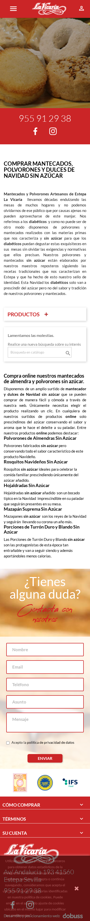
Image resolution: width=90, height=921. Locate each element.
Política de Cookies (49, 915)
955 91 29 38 (45, 118)
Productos (24, 314)
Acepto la (42, 742)
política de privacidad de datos (50, 742)
